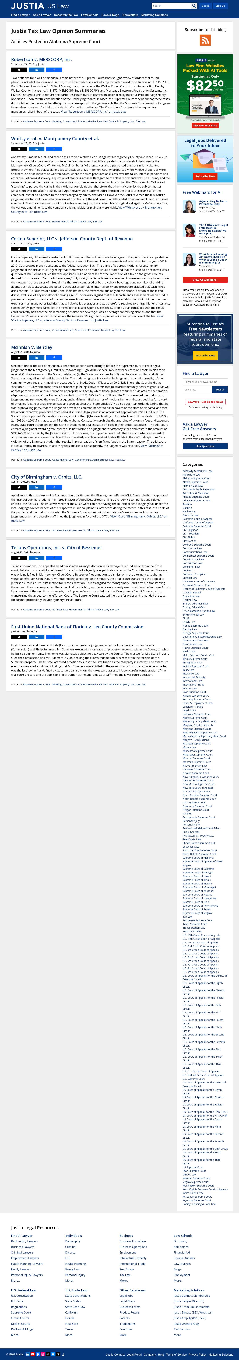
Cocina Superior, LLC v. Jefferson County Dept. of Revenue (72, 239)
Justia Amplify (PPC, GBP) (190, 1318)
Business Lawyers (22, 1247)
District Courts (20, 1324)
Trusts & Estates (192, 931)
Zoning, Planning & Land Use (199, 1204)
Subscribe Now (205, 355)
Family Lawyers (21, 1269)
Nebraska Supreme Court (197, 769)
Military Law (189, 747)
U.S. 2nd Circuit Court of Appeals (201, 946)
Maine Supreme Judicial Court (199, 721)
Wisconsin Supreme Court (197, 1196)
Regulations (19, 1307)
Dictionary (180, 1241)
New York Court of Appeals (198, 787)
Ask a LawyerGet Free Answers (199, 426)
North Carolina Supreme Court (200, 795)
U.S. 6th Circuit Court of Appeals (201, 961)
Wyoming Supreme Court (197, 1200)
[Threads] (48, 1354)
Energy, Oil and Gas (194, 607)
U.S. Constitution (22, 1296)
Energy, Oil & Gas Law (195, 603)
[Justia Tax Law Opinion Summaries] (27, 6)
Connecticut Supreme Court (198, 555)
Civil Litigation (190, 530)
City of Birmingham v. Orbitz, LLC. (46, 477)
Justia (19, 1354)
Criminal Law (190, 577)
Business (126, 1236)
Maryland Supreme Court (197, 728)
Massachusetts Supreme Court (200, 732)
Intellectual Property (194, 677)
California (71, 1312)
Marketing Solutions (154, 15)
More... (15, 1280)
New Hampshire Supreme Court (201, 776)
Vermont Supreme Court (196, 1178)
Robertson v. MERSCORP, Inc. (41, 59)
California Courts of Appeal (198, 522)
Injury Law (188, 669)
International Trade (193, 684)
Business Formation (133, 1241)
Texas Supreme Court (195, 924)
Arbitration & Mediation (196, 493)
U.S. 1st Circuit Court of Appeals (201, 942)
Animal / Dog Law (193, 485)
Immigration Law (192, 662)
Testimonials (182, 1329)
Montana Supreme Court (197, 762)
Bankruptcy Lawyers (24, 1241)
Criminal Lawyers (22, 1252)
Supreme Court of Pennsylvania (200, 905)
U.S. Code (17, 1301)
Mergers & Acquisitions (196, 739)
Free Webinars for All (202, 192)
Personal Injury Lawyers (27, 1275)
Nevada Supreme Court (196, 773)
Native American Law (195, 765)
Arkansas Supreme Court (197, 500)
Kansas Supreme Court (196, 695)
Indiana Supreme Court (196, 666)
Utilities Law (189, 1174)
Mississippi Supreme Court (198, 754)
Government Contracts (196, 640)
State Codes (73, 1301)
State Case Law (75, 1307)
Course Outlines (184, 1258)
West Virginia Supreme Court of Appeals (205, 1189)
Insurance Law (191, 673)
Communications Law (195, 552)
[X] (58, 1354)
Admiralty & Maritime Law (197, 471)
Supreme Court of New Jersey (199, 898)
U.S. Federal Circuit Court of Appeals (203, 1075)
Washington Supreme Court (198, 1185)
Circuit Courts (20, 1318)
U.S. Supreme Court (194, 1078)
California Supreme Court (197, 526)
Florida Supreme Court (195, 625)
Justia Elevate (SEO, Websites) (193, 1312)
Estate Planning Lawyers (27, 1264)
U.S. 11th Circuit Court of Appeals (201, 938)
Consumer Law (191, 566)
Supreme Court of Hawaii (197, 876)
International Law (192, 681)
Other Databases (133, 1290)
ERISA (186, 618)
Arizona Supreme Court (196, 496)
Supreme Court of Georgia (198, 872)
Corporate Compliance (195, 574)
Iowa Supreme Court (194, 692)
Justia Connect (115, 1354)
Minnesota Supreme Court (198, 751)
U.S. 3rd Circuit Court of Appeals (201, 949)
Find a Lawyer (20, 15)
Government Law (192, 644)
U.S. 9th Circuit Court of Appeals (201, 972)
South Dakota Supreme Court (199, 854)
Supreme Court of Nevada (197, 894)
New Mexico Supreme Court (199, 784)
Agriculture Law (191, 474)
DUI (67, 1258)
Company (150, 1354)
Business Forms (130, 1307)
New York (71, 1324)
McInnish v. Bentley (31, 347)
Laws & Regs (110, 15)
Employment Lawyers (25, 1258)
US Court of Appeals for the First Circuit (205, 1115)
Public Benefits (191, 832)
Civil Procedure (191, 533)
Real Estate (127, 1269)
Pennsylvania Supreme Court (199, 817)
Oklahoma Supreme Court (197, 806)
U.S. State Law (76, 1290)
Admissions (181, 1247)
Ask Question (205, 446)
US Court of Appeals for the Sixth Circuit (205, 1148)
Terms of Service (176, 1354)
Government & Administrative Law (82, 121)
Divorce (70, 1252)
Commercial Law (192, 548)
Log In (206, 5)
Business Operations (133, 1247)
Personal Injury (191, 821)
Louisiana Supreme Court (197, 714)
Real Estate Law (192, 839)
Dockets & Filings (22, 1329)
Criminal (70, 1247)
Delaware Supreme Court (197, 585)
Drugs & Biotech (192, 592)
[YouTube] (33, 1354)
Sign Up (220, 5)
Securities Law (191, 846)
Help (161, 1354)
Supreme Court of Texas (196, 909)
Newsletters (130, 15)
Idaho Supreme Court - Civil (198, 655)
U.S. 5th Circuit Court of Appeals (201, 957)
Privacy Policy (197, 1354)
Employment (128, 1252)
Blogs (177, 1269)
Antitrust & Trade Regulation (199, 489)
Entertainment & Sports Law (199, 611)
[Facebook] (38, 1354)
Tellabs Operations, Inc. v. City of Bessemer (56, 547)
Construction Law (193, 563)
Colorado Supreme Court (197, 544)
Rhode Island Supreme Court (199, 843)
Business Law (60, 530)
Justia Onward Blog (186, 1324)
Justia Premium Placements (191, 1307)
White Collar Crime (193, 1193)
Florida (69, 1318)
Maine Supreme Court (195, 717)
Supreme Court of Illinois (197, 879)
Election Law (190, 600)
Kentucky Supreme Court (197, 699)
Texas (69, 1329)
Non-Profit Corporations (196, 791)
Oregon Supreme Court (196, 809)
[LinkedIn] (28, 1354)
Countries (126, 1329)
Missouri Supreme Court (196, 758)
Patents (187, 813)
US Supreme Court (193, 1167)
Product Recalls (129, 1312)
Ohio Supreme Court (194, 802)
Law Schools (89, 15)
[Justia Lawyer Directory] (63, 1354)
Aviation (187, 504)
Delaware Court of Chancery (199, 581)
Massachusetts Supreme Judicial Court (204, 736)
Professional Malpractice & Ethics (202, 828)
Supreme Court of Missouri (198, 891)
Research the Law (66, 15)
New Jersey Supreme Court (198, 780)
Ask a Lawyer (42, 15)
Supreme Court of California (198, 868)
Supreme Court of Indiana (197, 883)
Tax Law (141, 121)
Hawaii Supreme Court (195, 647)
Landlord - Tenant (193, 706)
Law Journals (182, 1264)
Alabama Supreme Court (37, 121)
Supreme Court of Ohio (196, 902)
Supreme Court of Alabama (198, 857)
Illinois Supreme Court (195, 658)
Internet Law (190, 688)
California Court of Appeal (197, 518)
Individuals (73, 1236)
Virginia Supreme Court (196, 1182)
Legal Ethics (189, 710)
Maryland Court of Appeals (198, 725)
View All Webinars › (205, 279)
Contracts (188, 570)
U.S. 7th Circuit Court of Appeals (201, 964)
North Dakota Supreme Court (199, 798)
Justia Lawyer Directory (189, 1301)
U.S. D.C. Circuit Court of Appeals (201, 1071)
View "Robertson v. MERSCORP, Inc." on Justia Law (93, 111)
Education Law (191, 596)
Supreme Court (21, 1312)
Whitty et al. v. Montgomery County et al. (55, 138)
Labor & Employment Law (197, 703)
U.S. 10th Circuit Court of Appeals (201, 935)
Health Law (189, 651)
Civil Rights (189, 537)
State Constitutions (78, 1296)
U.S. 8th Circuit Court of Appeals (201, 968)
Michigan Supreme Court (197, 743)
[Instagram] (43, 1354)
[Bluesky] (53, 1354)
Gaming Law (190, 629)
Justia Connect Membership (192, 1296)
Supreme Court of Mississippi (199, 887)
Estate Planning (75, 1264)
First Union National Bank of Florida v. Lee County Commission (77, 627)
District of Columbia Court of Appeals (204, 588)
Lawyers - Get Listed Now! (205, 401)
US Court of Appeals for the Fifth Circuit (205, 1112)
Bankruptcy (189, 511)
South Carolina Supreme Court (200, 850)
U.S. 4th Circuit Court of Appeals (201, 953)
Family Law (189, 622)
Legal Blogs (127, 1301)
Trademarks (128, 1324)
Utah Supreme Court (194, 1170)
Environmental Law (193, 614)
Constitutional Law (62, 330)
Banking (56, 121)
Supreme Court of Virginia (197, 913)
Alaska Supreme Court (195, 482)
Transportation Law (194, 927)
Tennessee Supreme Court (198, 920)
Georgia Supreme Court (196, 633)
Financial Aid (182, 1252)
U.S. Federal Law (23, 1290)
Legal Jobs (126, 1296)
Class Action (189, 541)
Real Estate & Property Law (119, 121)
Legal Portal (134, 1354)
